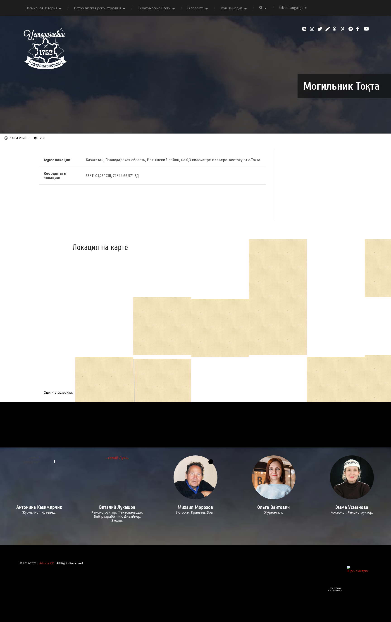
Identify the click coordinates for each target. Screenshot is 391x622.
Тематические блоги (154, 8)
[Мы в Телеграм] (351, 29)
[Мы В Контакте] (305, 29)
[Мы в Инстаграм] (312, 29)
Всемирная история (41, 8)
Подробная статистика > (335, 589)
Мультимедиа (231, 8)
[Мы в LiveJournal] (328, 29)
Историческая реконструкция (97, 8)
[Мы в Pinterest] (343, 29)
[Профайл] (117, 477)
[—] (45, 67)
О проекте (195, 8)
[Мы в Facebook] (359, 29)
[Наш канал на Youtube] (366, 29)
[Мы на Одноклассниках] (336, 29)
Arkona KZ (46, 563)
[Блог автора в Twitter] (320, 29)
